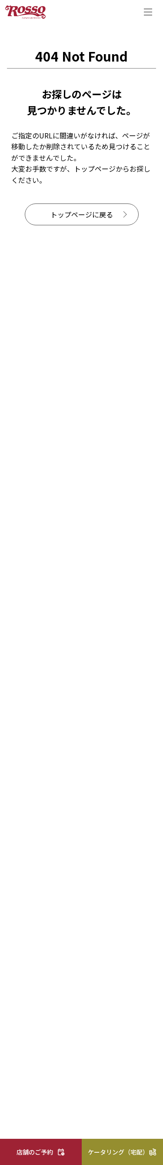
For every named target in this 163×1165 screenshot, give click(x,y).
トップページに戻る (81, 214)
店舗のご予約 (35, 1152)
